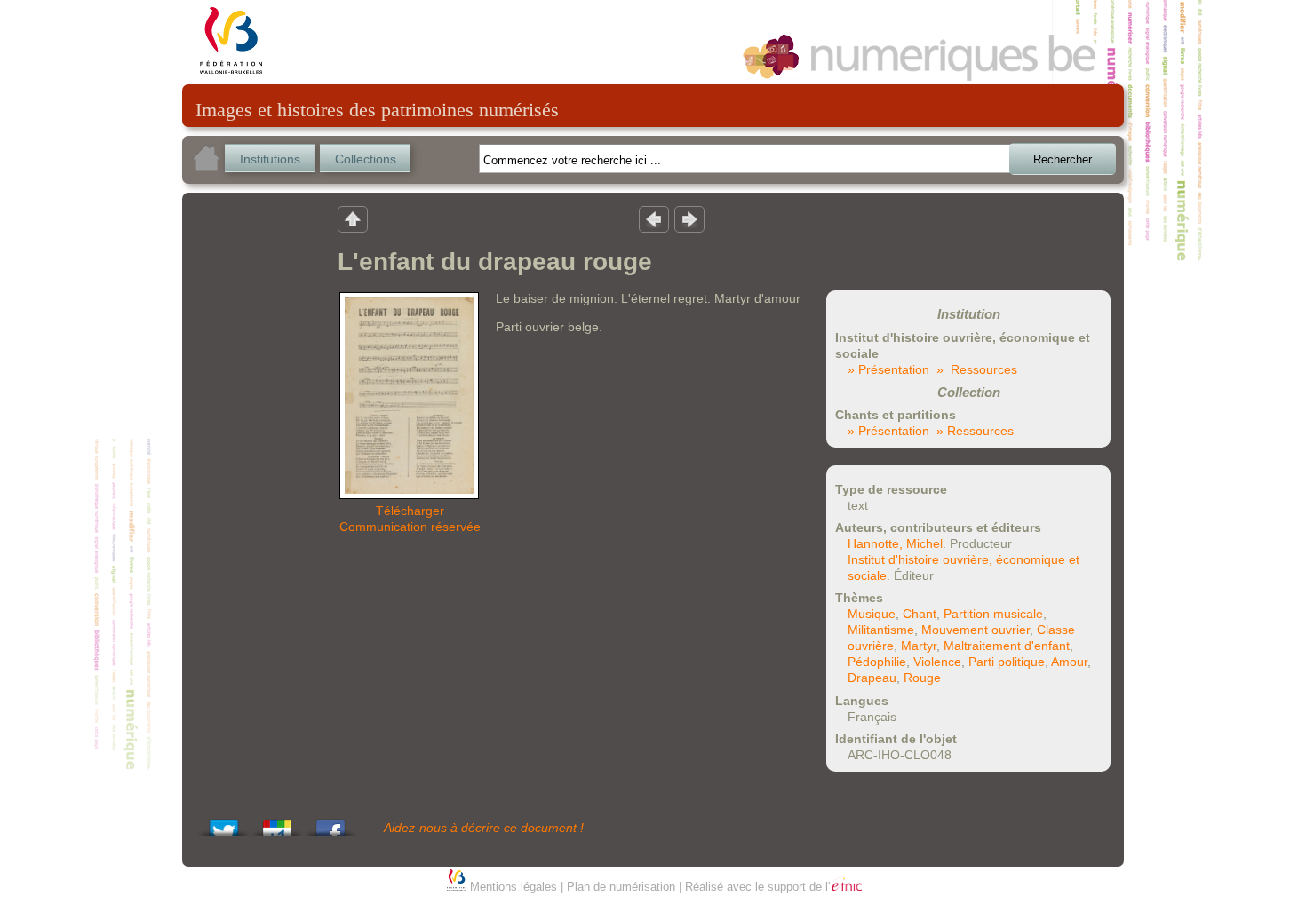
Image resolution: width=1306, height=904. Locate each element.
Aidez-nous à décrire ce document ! (484, 828)
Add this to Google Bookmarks (277, 823)
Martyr (918, 645)
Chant (919, 614)
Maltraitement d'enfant (1007, 645)
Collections (365, 159)
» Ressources (976, 369)
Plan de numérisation (621, 886)
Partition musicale (993, 614)
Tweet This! (224, 823)
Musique (872, 614)
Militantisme (881, 629)
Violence (937, 661)
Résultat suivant (689, 218)
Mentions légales (513, 886)
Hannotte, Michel (895, 543)
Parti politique (1006, 661)
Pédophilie (877, 661)
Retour (352, 218)
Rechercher (1062, 159)
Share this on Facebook (330, 823)
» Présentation (888, 369)
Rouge (922, 677)
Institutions (270, 159)
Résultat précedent (654, 218)
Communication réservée (410, 526)
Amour (1069, 661)
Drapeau (872, 677)
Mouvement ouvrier (975, 629)
